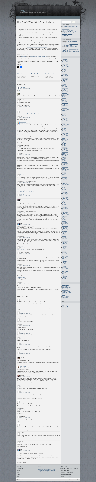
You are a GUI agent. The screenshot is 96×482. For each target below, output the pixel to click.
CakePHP (62, 476)
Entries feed (64, 305)
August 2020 (64, 59)
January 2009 (64, 194)
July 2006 (64, 232)
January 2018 (64, 65)
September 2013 (65, 124)
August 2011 (64, 155)
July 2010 (64, 172)
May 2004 (64, 264)
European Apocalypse (66, 287)
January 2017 (64, 76)
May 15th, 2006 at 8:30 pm (25, 417)
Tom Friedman (43, 470)
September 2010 (65, 169)
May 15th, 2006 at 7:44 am (25, 175)
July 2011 (64, 157)
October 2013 (64, 123)
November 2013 (65, 121)
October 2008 (64, 198)
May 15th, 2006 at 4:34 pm (25, 386)
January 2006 (64, 239)
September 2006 (65, 229)
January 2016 (64, 89)
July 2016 (64, 81)
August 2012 (64, 140)
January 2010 (64, 179)
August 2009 (64, 185)
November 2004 (65, 257)
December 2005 (65, 241)
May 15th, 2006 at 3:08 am (25, 106)
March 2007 (64, 222)
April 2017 (64, 73)
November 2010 (65, 167)
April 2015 (64, 100)
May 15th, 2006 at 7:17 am (25, 146)
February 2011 (65, 163)
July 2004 (64, 262)
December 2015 (65, 90)
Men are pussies (65, 288)
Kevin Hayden (23, 122)
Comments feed (65, 306)
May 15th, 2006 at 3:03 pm (25, 325)
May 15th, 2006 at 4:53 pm (25, 402)
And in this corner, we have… (67, 30)
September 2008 (65, 199)
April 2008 (64, 206)
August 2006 (64, 231)
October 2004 (64, 258)
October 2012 (64, 138)
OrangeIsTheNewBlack (66, 291)
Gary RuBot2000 (23, 423)
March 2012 (64, 147)
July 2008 (64, 202)
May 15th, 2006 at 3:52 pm (25, 367)
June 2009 (64, 188)
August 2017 (64, 67)
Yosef (21, 318)
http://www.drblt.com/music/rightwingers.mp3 (25, 191)
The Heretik (23, 56)
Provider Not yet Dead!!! (66, 292)
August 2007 (64, 216)
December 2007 (65, 211)
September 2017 (65, 66)
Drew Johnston (23, 366)
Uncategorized (65, 297)
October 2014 (64, 108)
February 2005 (65, 253)
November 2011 (65, 152)
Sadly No (64, 51)
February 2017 (65, 75)
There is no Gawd (65, 296)
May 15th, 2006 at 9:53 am (25, 247)
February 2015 (65, 103)
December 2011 (65, 150)
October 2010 (64, 168)
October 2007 (64, 213)
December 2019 (65, 60)
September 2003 (65, 275)
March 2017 (64, 74)
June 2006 (64, 233)
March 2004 (64, 267)
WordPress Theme (72, 479)
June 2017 (64, 70)
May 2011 (64, 159)
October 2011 (64, 153)
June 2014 (64, 113)
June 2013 (64, 128)
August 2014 (64, 110)
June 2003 (64, 278)
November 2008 (65, 197)
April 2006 (64, 236)
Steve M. (22, 110)
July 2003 (64, 277)
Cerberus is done (65, 286)
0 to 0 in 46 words (65, 29)
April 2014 (64, 115)
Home (18, 17)
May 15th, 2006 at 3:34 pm (25, 344)
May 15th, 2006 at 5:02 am (25, 123)
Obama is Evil (65, 290)
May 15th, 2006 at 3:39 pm (25, 353)
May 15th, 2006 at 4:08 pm (25, 376)
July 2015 (64, 96)
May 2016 (64, 84)
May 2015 (64, 99)
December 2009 (65, 180)
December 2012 (65, 135)
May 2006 (64, 234)
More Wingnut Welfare (36, 73)
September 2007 (65, 214)
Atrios (18, 472)
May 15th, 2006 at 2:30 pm (25, 313)
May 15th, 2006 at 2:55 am (25, 94)
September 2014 (65, 109)
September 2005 (65, 244)
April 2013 (64, 130)
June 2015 (64, 98)
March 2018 (64, 62)
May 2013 (64, 129)
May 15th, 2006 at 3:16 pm (25, 333)
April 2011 (64, 160)
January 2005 (64, 254)
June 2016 (64, 83)
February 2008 (65, 208)
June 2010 (64, 173)
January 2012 (64, 149)
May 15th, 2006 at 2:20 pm (25, 300)
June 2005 (64, 248)
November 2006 (65, 227)
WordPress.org (65, 307)
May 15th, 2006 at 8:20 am (25, 212)
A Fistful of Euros (20, 468)
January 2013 (64, 134)
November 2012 (65, 136)
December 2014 (65, 105)
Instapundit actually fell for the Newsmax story (38, 56)
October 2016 (64, 80)
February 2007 (65, 223)
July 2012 (64, 142)
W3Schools (62, 472)
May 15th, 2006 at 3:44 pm (25, 358)
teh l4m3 (22, 174)
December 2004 (65, 256)
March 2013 (64, 132)
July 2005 (64, 247)
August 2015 (64, 95)
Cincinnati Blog (19, 474)
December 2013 (65, 120)
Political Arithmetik (20, 249)
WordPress (62, 474)
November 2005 (65, 242)
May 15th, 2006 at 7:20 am (25, 154)
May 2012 (64, 144)
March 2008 (64, 207)
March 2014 (64, 116)
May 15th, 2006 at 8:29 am (25, 224)
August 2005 (64, 246)
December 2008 (65, 195)
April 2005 (64, 251)
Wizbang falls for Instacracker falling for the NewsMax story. (28, 113)
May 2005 (64, 249)
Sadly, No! (24, 10)
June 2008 (64, 203)
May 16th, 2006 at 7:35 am (25, 450)
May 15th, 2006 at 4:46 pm (25, 392)
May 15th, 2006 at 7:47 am (25, 182)
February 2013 (65, 133)
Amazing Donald (65, 285)
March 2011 (64, 162)
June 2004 (64, 263)
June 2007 (64, 218)
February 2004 (65, 268)
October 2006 (64, 228)
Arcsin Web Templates (64, 468)
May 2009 (64, 189)
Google (61, 470)
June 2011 (64, 158)
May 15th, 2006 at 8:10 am (25, 195)
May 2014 (64, 114)
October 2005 (64, 243)
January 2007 (64, 224)
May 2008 (64, 204)
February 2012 (65, 148)
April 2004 (64, 266)
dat (19, 90)
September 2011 (65, 154)
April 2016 (64, 85)
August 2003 (64, 276)
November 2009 (65, 182)
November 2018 (65, 61)
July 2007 (64, 217)
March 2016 (64, 86)
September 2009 (65, 184)
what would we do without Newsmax (26, 26)
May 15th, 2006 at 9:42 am (25, 237)
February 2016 (65, 88)
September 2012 (65, 139)
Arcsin (78, 479)
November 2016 (65, 79)
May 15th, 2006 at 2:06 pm (25, 265)
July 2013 (64, 126)
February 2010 (65, 178)
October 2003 (64, 273)
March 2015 (64, 101)
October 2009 (64, 183)
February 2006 (65, 238)
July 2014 (64, 111)
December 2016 (65, 78)
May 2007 (64, 219)
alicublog (18, 470)
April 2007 (64, 221)
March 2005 (64, 252)
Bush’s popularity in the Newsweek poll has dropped (37, 47)
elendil (21, 246)
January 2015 (64, 104)
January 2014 (64, 119)
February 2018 (65, 64)
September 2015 (65, 94)
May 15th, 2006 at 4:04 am (25, 117)
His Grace (22, 93)
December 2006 (65, 226)
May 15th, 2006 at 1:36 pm (25, 253)
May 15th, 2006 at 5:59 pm (25, 409)
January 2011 (64, 164)
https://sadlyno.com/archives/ (23, 294)
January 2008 (64, 209)
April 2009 (64, 190)
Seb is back (64, 293)
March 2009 (64, 192)
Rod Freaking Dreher (47, 469)
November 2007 (65, 212)
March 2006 (64, 237)
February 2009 (65, 193)
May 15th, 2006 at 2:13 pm (25, 283)
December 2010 (65, 165)
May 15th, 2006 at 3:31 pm (25, 338)
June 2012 (64, 143)
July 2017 (64, 69)
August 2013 (64, 125)
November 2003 (65, 272)
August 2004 (64, 261)
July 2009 (64, 187)
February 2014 (65, 118)
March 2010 (64, 177)
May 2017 (64, 71)
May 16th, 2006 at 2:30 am (25, 442)
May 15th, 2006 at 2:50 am (25, 88)
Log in (63, 303)
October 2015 (64, 93)
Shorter (63, 295)
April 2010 (64, 175)
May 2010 (64, 174)
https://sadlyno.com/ (21, 277)
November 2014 (65, 106)
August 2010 (64, 170)
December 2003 (65, 271)
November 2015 (65, 91)
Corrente (18, 476)
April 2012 (64, 145)
